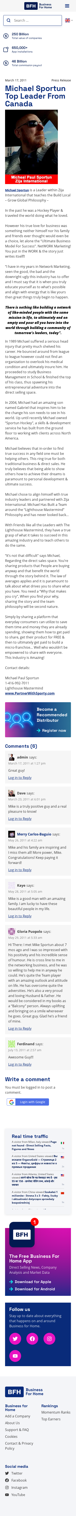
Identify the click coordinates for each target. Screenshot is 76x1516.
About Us (12, 1423)
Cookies (11, 1436)
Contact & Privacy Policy (19, 1446)
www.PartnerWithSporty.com (30, 693)
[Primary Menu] (67, 5)
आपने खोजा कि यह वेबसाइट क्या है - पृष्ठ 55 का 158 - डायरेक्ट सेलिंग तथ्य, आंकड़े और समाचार (34, 1181)
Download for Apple (33, 1282)
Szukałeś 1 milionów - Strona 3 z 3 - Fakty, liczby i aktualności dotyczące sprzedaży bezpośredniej (35, 1197)
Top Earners (51, 1419)
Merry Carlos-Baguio (34, 834)
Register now (54, 730)
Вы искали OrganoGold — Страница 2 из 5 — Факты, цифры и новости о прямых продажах (34, 1161)
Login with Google (32, 1102)
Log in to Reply (19, 777)
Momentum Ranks (56, 1412)
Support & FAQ (17, 1429)
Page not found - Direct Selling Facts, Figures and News (34, 1145)
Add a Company (17, 1416)
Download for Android (35, 1289)
